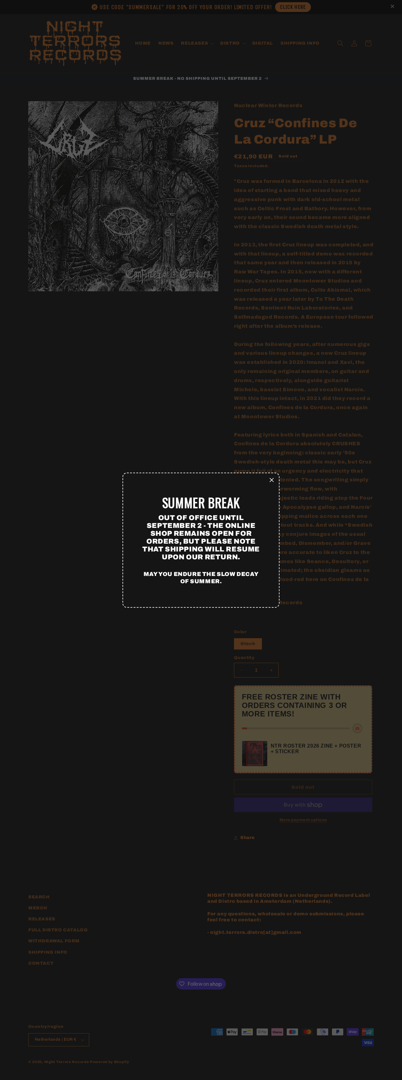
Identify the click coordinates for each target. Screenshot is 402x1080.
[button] (271, 480)
